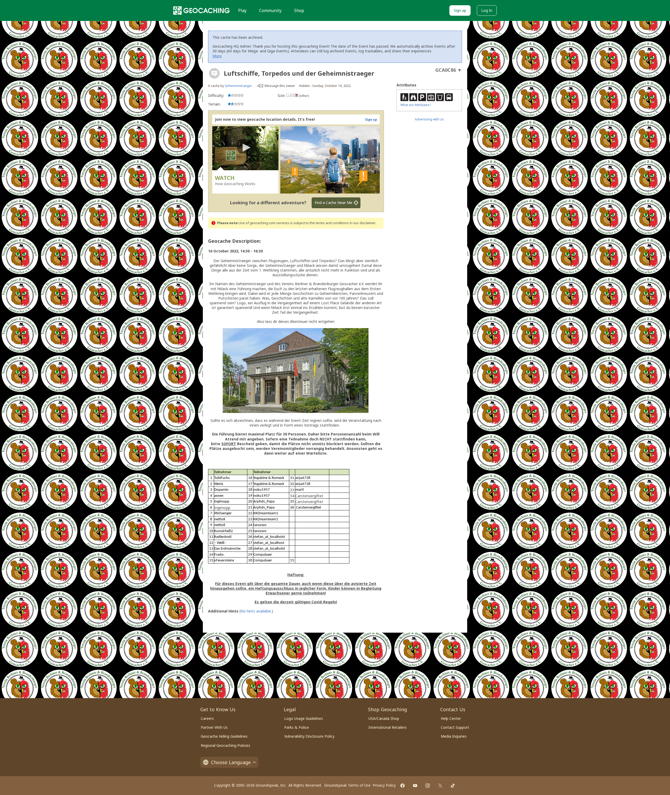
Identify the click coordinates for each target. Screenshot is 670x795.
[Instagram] (428, 785)
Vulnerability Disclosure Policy (309, 736)
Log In (486, 10)
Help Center (451, 718)
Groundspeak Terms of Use (347, 785)
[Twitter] (440, 785)
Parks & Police (296, 727)
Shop (299, 10)
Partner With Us (214, 727)
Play (242, 10)
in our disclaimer (362, 223)
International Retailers (387, 727)
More (217, 55)
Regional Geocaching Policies (225, 745)
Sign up (460, 10)
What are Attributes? (415, 105)
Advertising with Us (429, 119)
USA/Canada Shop (383, 718)
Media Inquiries (454, 736)
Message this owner (280, 86)
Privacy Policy (384, 785)
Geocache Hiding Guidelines (224, 736)
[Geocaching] (201, 10)
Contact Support (455, 727)
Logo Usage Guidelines (303, 718)
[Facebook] (402, 785)
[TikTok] (453, 785)
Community (270, 10)
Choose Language (231, 762)
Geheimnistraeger (238, 86)
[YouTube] (415, 785)
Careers (207, 718)
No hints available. (256, 611)
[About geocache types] (214, 73)
